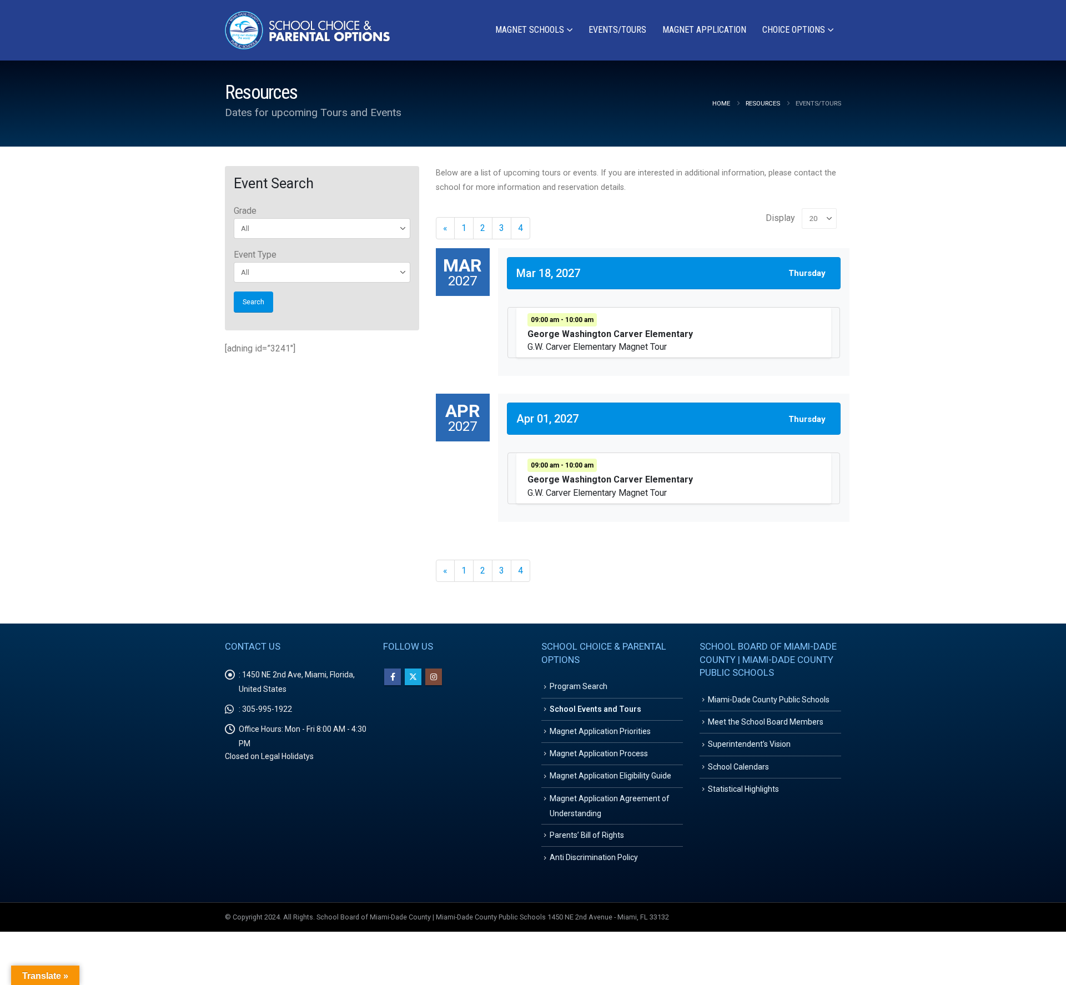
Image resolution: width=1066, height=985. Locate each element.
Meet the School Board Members (765, 721)
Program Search (578, 686)
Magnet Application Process (599, 753)
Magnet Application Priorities (600, 731)
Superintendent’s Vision (749, 744)
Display (780, 218)
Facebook (392, 677)
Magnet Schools (529, 29)
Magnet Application (704, 29)
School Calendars (738, 766)
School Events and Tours (595, 709)
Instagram (433, 677)
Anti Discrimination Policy (594, 857)
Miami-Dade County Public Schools (768, 699)
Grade (245, 210)
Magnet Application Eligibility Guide (610, 775)
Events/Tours (617, 29)
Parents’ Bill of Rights (587, 835)
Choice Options (793, 29)
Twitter (413, 677)
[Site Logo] (308, 30)
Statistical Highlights (743, 789)
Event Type (255, 254)
